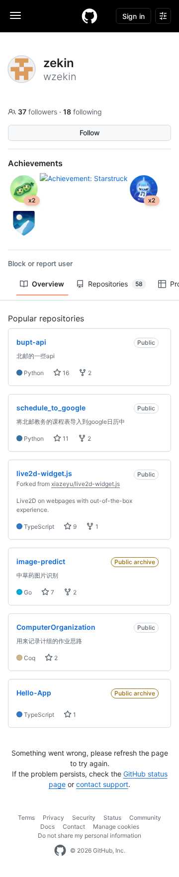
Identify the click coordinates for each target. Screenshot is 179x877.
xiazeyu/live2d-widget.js (85, 483)
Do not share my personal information (89, 835)
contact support (102, 784)
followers (38, 111)
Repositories (115, 284)
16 (65, 373)
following (82, 111)
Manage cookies (116, 826)
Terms (26, 817)
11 (65, 438)
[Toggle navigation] (15, 15)
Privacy (53, 817)
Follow (90, 132)
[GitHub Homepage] (60, 850)
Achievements (35, 163)
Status (112, 817)
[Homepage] (89, 16)
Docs (47, 826)
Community (145, 817)
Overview (48, 284)
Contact (74, 826)
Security (83, 817)
